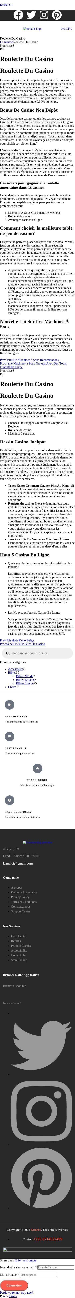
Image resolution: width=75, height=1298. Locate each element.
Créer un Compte (25, 1260)
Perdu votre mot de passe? (16, 1292)
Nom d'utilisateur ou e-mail (18, 1267)
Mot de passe (9, 1274)
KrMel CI (6, 5)
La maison (6, 42)
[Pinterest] (57, 15)
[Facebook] (18, 15)
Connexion (14, 1285)
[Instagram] (44, 15)
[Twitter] (31, 15)
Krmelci (36, 1229)
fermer (13, 1296)
